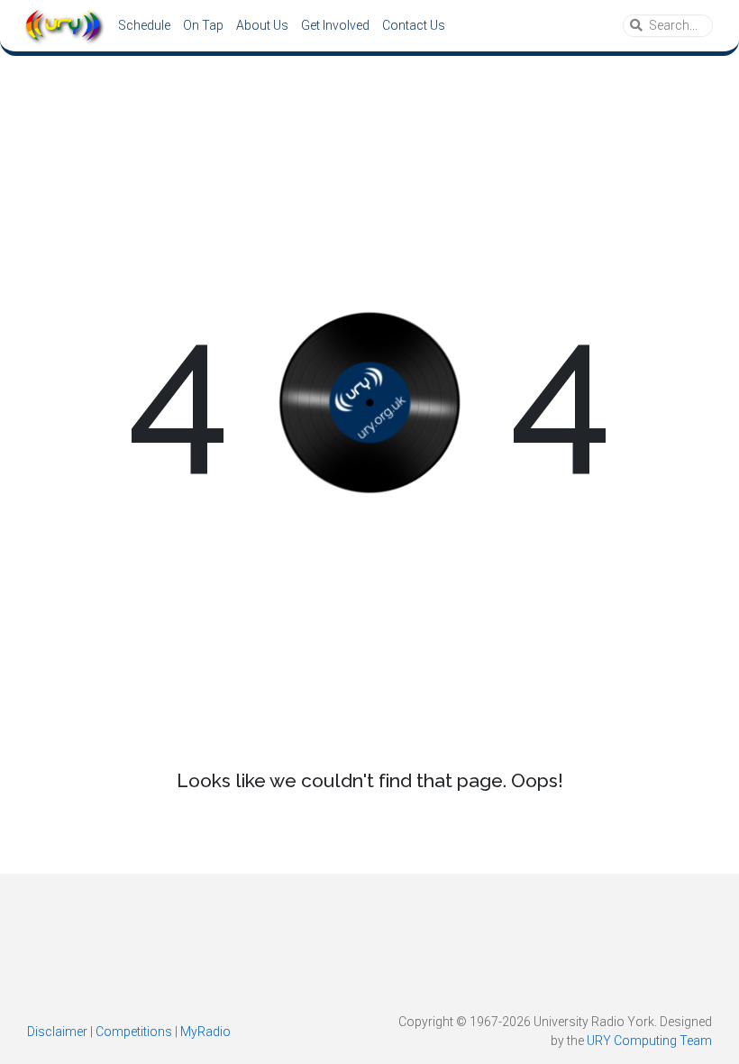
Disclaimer (57, 1031)
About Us (262, 25)
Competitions (134, 1031)
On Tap (203, 25)
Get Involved (335, 25)
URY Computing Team (649, 1040)
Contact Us (413, 25)
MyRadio (205, 1031)
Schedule (144, 25)
